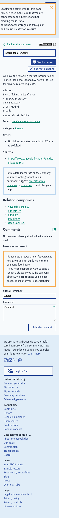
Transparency (11, 450)
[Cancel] (51, 7)
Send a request (45, 62)
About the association (16, 438)
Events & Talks (12, 484)
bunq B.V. (13, 214)
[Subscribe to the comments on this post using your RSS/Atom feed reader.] (54, 229)
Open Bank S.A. (16, 222)
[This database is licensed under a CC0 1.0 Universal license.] (45, 44)
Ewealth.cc (14, 219)
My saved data (12, 391)
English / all (21, 371)
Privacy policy (11, 498)
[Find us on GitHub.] (10, 359)
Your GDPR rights (13, 464)
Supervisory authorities (17, 472)
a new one (26, 185)
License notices (12, 506)
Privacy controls (13, 502)
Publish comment (42, 327)
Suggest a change (44, 68)
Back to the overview (18, 44)
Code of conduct (13, 429)
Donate (8, 413)
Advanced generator (15, 399)
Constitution (11, 446)
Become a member (14, 416)
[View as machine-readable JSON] (54, 44)
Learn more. (34, 353)
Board (7, 454)
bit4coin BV (14, 210)
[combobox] (29, 53)
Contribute (10, 408)
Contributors (11, 425)
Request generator (14, 383)
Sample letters (12, 468)
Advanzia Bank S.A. (18, 206)
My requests (11, 387)
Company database (14, 395)
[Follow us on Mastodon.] (20, 359)
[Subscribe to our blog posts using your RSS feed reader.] (6, 359)
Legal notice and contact (18, 494)
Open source (11, 421)
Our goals (9, 442)
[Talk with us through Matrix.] (15, 359)
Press (7, 480)
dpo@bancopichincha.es (26, 121)
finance (19, 128)
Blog (6, 476)
